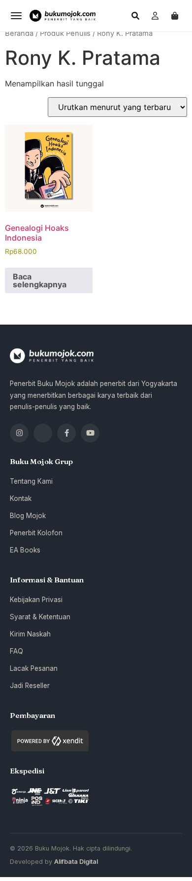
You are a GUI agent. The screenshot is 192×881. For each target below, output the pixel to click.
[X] (42, 433)
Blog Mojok (28, 516)
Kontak (21, 498)
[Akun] (155, 15)
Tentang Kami (31, 481)
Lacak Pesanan (34, 668)
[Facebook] (66, 433)
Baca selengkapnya (39, 280)
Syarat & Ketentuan (40, 617)
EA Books (25, 550)
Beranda (19, 33)
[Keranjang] (174, 15)
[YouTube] (90, 433)
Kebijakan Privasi (36, 600)
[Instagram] (19, 433)
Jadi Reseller (30, 685)
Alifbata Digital (76, 861)
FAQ (16, 651)
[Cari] (135, 15)
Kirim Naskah (30, 634)
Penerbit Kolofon (36, 533)
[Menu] (16, 15)
